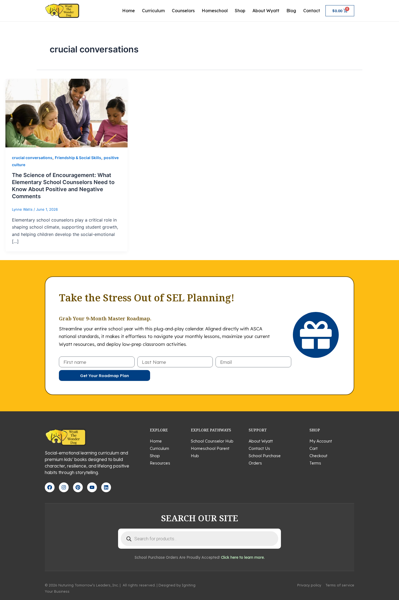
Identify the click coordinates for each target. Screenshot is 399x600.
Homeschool (215, 10)
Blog (291, 10)
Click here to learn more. (243, 557)
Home (128, 10)
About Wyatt (265, 10)
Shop (240, 10)
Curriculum (153, 10)
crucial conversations (32, 157)
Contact (311, 10)
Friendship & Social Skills (78, 157)
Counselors (183, 10)
